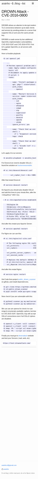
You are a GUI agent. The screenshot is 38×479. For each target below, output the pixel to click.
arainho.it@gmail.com (9, 465)
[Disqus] (19, 376)
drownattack (22, 336)
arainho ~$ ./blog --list (13, 3)
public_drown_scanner (26, 279)
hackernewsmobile (25, 165)
